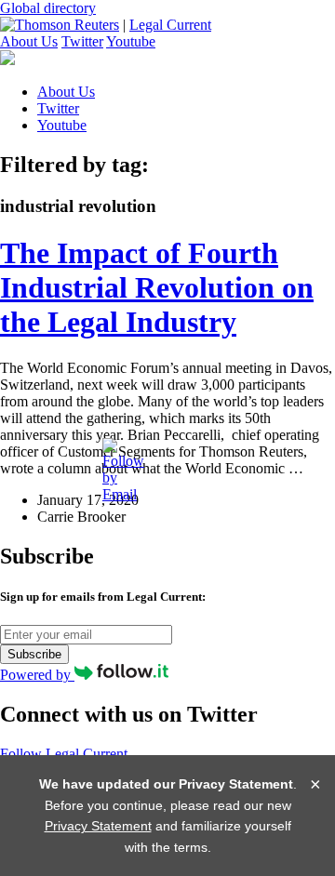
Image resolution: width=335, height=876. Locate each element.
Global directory (48, 8)
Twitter (82, 41)
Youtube (130, 41)
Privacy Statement (98, 825)
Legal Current (170, 25)
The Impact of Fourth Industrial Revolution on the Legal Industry (157, 287)
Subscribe (34, 654)
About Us (29, 41)
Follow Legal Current (63, 754)
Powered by (37, 675)
